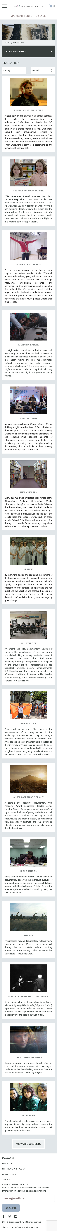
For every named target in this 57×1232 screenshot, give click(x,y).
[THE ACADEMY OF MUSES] (28, 1041)
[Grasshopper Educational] (28, 6)
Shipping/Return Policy (13, 1169)
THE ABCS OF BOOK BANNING (28, 190)
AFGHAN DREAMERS (28, 345)
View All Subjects (28, 1144)
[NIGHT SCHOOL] (28, 854)
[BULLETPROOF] (28, 626)
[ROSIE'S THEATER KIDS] (28, 247)
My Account (8, 1158)
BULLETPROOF (28, 643)
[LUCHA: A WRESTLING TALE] (28, 93)
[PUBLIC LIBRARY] (28, 475)
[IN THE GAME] (28, 1098)
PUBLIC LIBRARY (28, 492)
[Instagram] (15, 1216)
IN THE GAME (28, 1115)
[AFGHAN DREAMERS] (28, 328)
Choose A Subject (15, 51)
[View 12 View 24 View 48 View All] (43, 70)
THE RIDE (28, 935)
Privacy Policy (9, 1174)
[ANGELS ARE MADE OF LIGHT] (28, 780)
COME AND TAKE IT (29, 723)
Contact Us (7, 1163)
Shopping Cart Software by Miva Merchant (20, 1227)
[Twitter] (9, 1216)
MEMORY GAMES (28, 418)
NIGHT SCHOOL (28, 871)
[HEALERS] (28, 552)
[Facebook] (3, 1216)
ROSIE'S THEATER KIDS (28, 264)
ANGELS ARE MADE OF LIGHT (28, 797)
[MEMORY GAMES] (28, 402)
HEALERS (28, 569)
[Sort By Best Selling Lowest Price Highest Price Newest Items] (14, 70)
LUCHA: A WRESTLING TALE (28, 110)
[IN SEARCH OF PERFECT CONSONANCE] (28, 979)
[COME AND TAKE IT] (28, 706)
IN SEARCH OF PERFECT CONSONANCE (28, 996)
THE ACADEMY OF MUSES (28, 1057)
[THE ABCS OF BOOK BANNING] (28, 174)
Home (7, 43)
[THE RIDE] (28, 918)
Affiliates (6, 1180)
